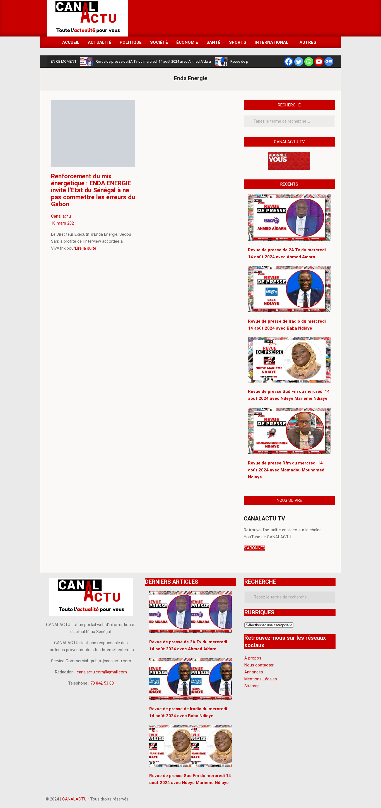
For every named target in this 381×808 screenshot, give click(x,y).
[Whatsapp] (308, 61)
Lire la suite (85, 248)
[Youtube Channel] (318, 61)
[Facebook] (288, 61)
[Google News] (328, 61)
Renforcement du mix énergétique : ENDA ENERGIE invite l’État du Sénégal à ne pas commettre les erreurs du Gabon (93, 190)
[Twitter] (298, 61)
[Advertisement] (232, 17)
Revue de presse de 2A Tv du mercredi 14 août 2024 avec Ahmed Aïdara (153, 61)
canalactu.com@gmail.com (102, 672)
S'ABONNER (254, 548)
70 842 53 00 (102, 683)
